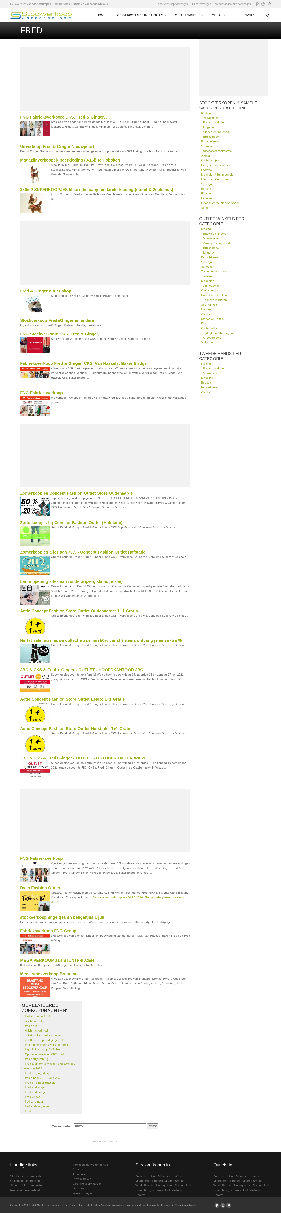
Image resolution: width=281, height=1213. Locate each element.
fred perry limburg (36, 1059)
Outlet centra (209, 290)
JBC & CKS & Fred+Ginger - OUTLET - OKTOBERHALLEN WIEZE (83, 758)
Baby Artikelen (210, 257)
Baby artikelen (210, 141)
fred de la (31, 1025)
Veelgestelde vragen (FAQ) (90, 1164)
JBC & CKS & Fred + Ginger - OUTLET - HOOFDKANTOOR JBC (81, 670)
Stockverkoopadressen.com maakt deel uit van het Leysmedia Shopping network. (148, 1205)
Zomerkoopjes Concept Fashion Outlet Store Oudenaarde (76, 493)
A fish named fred (36, 1030)
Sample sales (61, 4)
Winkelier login (82, 1193)
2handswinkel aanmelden (26, 1185)
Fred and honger (36, 1092)
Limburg (157, 1180)
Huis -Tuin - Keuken (214, 295)
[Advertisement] (105, 79)
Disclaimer (79, 1188)
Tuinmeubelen (210, 285)
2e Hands (219, 15)
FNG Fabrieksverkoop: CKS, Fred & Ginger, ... (65, 117)
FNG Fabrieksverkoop (41, 393)
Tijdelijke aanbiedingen (218, 333)
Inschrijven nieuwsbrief (25, 1190)
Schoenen (207, 146)
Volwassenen (211, 117)
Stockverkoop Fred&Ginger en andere (57, 320)
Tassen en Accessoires (216, 271)
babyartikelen (210, 387)
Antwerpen (142, 1176)
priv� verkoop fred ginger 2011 (45, 1040)
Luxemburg (142, 1190)
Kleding (206, 113)
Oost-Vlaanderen (162, 1176)
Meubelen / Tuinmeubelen (218, 174)
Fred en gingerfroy (37, 1073)
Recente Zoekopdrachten (105, 1141)
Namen (180, 1185)
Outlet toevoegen (201, 4)
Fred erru (31, 1111)
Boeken (206, 188)
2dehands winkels (96, 4)
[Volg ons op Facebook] (257, 4)
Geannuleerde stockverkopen (220, 203)
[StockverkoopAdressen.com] (41, 15)
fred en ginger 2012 (38, 1016)
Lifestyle (206, 169)
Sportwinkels (209, 304)
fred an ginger (34, 1101)
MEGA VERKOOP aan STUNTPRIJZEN (57, 960)
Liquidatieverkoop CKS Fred (43, 1049)
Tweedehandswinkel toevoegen (232, 4)
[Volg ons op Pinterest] (269, 4)
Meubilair (207, 377)
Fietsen (206, 193)
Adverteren (80, 1174)
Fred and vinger (35, 1087)
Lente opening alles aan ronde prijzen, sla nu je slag (71, 581)
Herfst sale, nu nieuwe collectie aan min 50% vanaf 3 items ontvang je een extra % (101, 640)
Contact (78, 1169)
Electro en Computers (215, 179)
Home (101, 15)
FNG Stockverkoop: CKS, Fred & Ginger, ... (62, 334)
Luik (189, 1185)
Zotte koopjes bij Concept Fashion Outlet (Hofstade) (71, 522)
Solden (205, 207)
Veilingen (207, 342)
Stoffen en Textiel (212, 318)
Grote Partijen (210, 328)
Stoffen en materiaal (216, 132)
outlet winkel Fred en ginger (43, 1035)
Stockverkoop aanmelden (26, 1176)
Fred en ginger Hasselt (40, 1082)
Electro (205, 323)
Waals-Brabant (144, 1185)
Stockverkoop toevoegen (173, 4)
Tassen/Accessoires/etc (216, 150)
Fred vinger (32, 1096)
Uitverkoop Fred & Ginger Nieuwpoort (57, 146)
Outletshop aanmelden (25, 1180)
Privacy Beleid (82, 1178)
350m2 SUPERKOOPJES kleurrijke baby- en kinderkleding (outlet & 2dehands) (96, 189)
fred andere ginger (37, 1106)
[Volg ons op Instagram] (263, 4)
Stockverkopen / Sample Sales (138, 15)
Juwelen (206, 276)
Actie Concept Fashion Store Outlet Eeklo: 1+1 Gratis (72, 699)
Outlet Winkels (187, 15)
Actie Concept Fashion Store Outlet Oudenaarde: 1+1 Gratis (79, 611)
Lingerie (208, 127)
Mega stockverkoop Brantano (49, 974)
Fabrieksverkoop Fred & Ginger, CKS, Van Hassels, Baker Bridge (83, 363)
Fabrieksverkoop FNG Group (48, 931)
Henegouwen (164, 1185)
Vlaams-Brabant (174, 1180)
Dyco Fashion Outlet (40, 888)
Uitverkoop (208, 198)
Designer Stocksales (214, 165)
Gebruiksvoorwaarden (87, 1183)
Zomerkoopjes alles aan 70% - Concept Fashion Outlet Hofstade (82, 552)
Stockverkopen (41, 4)
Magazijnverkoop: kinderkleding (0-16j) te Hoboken (70, 160)
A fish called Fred (36, 1021)
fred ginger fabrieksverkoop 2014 (46, 1044)
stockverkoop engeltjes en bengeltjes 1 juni (63, 917)
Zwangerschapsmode (217, 243)
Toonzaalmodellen (215, 299)
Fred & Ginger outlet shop (45, 291)
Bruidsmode (211, 136)
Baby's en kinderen (215, 122)
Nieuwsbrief (248, 15)
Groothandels (212, 337)
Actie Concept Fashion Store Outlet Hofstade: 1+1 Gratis (75, 728)
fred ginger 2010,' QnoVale (42, 1077)
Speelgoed (208, 184)
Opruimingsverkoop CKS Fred (44, 1054)
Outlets (75, 4)
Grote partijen (210, 160)
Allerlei (205, 155)
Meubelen (207, 281)
